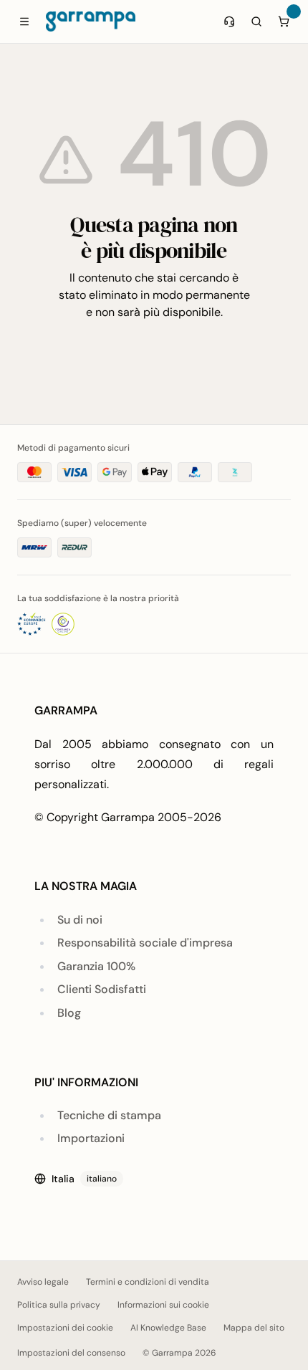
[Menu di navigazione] (24, 21)
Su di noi (79, 919)
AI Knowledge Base (168, 1327)
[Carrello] (284, 21)
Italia (84, 1178)
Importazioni (91, 1138)
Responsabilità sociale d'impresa (145, 942)
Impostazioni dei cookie (65, 1327)
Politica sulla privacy (58, 1305)
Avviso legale (43, 1282)
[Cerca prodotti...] (256, 21)
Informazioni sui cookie (163, 1305)
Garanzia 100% (96, 966)
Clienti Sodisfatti (101, 989)
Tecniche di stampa (109, 1115)
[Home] (90, 21)
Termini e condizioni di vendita (147, 1282)
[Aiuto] (229, 21)
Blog (69, 1012)
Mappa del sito (253, 1327)
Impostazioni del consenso (71, 1353)
